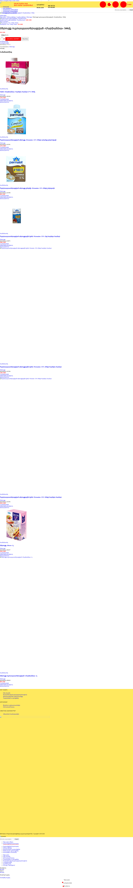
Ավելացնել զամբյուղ (13, 38)
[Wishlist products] (115, 4)
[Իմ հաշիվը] (103, 4)
